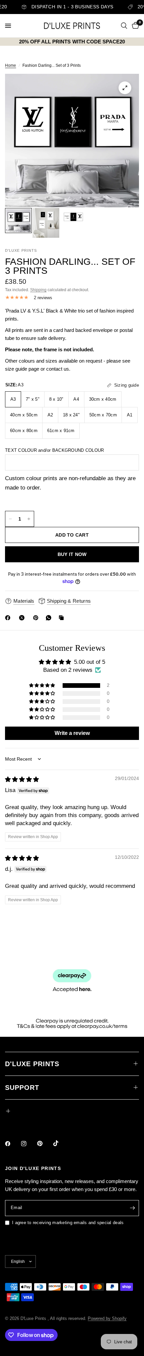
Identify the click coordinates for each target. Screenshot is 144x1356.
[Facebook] (9, 618)
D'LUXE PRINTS (32, 1064)
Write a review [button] (72, 733)
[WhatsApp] (50, 618)
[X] (23, 618)
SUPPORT (22, 1087)
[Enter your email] (132, 1208)
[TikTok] (60, 1143)
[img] (22, 779)
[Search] (124, 25)
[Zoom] (125, 87)
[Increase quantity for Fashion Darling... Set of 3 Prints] (29, 519)
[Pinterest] (37, 618)
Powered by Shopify (107, 1318)
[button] (42, 685)
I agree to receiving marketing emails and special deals (68, 1222)
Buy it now (72, 554)
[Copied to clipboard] (63, 618)
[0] (134, 25)
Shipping (38, 289)
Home (10, 65)
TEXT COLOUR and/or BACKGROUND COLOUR (54, 450)
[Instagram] (28, 1143)
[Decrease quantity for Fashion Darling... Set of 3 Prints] (10, 519)
